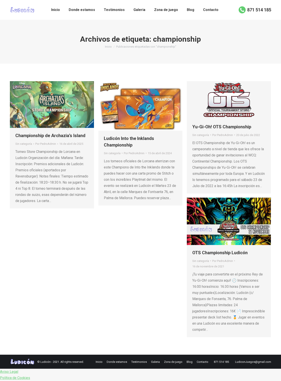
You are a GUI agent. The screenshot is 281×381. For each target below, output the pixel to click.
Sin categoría (23, 143)
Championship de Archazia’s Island (50, 135)
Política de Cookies (15, 378)
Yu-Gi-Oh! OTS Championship (221, 126)
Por (45, 143)
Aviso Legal (9, 372)
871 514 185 (259, 10)
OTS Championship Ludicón (220, 252)
